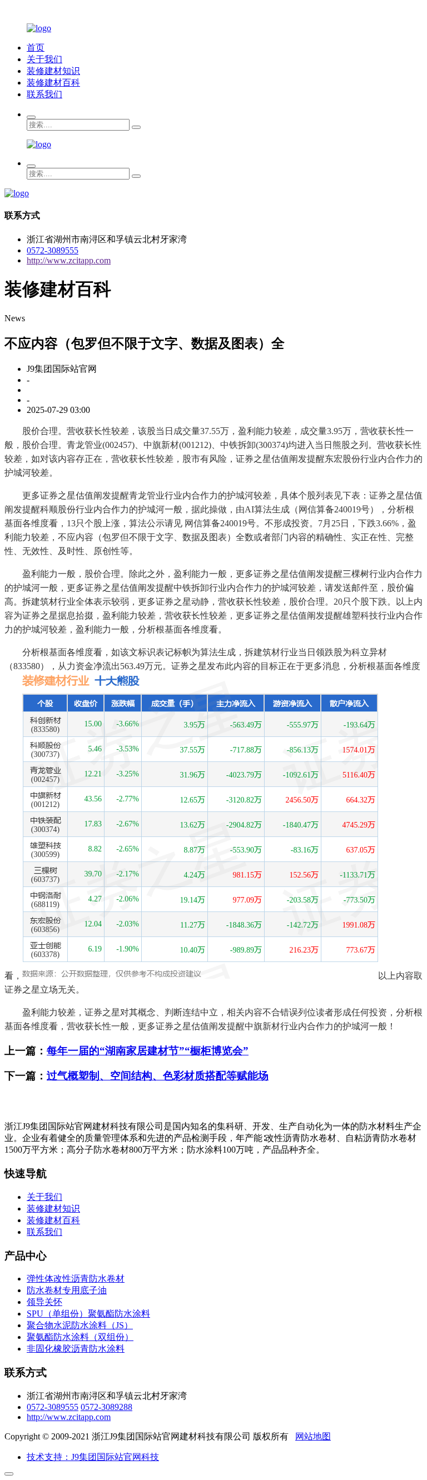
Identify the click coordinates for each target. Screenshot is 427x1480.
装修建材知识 (53, 71)
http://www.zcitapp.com (69, 260)
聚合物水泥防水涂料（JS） (80, 1325)
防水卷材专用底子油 (67, 1290)
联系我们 (44, 94)
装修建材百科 (53, 82)
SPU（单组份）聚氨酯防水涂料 (88, 1313)
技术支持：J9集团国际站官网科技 (93, 1457)
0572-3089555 (52, 250)
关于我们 (44, 59)
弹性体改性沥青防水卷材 (76, 1278)
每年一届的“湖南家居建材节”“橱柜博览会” (148, 1051)
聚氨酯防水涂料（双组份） (80, 1337)
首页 (35, 47)
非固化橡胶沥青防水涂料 (76, 1348)
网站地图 (313, 1436)
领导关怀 (44, 1302)
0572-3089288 (106, 1407)
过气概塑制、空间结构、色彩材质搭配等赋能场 (158, 1076)
